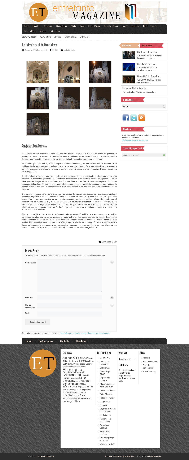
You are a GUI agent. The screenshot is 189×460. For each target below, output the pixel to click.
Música (43, 31)
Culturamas (68, 363)
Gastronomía (61, 26)
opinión (90, 387)
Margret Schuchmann (76, 382)
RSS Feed (141, 117)
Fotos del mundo (107, 398)
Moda (73, 26)
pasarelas (70, 390)
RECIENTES (126, 45)
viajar (114, 242)
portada (67, 50)
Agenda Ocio (45, 37)
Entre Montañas (107, 394)
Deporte (89, 364)
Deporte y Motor (111, 26)
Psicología (66, 392)
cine (64, 360)
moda (82, 384)
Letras (124, 26)
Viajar (82, 26)
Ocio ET (36, 26)
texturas (84, 398)
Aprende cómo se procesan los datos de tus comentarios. (85, 333)
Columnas (135, 26)
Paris (64, 390)
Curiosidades (79, 364)
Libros (82, 377)
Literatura (68, 380)
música (66, 386)
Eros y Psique (94, 26)
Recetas (57, 37)
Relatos (76, 395)
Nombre (28, 297)
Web (27, 313)
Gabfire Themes (154, 456)
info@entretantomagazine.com (135, 140)
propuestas (86, 390)
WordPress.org (149, 371)
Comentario (30, 262)
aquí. (121, 381)
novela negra (76, 387)
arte (82, 358)
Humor (65, 378)
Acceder (146, 358)
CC (56, 50)
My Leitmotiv (105, 415)
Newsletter (81, 341)
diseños (76, 367)
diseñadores (67, 367)
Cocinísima (105, 358)
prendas (77, 390)
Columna (82, 360)
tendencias (75, 398)
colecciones (72, 361)
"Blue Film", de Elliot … (147, 64)
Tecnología (66, 398)
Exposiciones (68, 372)
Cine (145, 26)
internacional (74, 378)
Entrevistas (55, 31)
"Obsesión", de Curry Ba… (149, 76)
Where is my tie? (107, 444)
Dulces (83, 367)
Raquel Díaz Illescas (78, 392)
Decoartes (48, 26)
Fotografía (80, 372)
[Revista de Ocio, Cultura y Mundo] (94, 12)
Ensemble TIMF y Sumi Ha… (135, 88)
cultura (90, 361)
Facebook (125, 117)
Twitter (133, 117)
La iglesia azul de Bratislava (39, 44)
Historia (85, 375)
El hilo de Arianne (107, 390)
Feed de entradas (150, 361)
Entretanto (84, 37)
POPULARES (147, 45)
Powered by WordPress (124, 456)
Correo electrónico (30, 306)
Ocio (84, 387)
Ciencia (154, 26)
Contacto (64, 341)
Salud (83, 395)
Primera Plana (30, 31)
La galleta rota (106, 401)
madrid (77, 381)
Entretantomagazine (44, 456)
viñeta (77, 401)
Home (26, 26)
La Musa (103, 405)
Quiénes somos (46, 341)
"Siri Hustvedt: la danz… (148, 51)
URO (89, 398)
